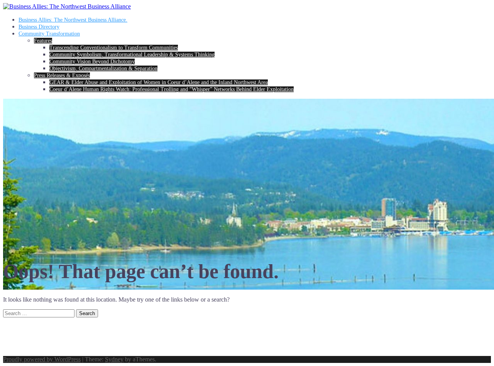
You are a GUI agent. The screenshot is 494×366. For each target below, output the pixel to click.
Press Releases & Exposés (62, 75)
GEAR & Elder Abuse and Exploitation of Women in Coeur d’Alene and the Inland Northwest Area (158, 82)
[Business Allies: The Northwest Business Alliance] (67, 6)
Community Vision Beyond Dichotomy (92, 61)
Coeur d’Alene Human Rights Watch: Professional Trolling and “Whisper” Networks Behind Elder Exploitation (171, 89)
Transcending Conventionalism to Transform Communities (113, 48)
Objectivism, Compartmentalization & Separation (103, 68)
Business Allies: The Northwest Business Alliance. (73, 20)
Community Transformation (49, 34)
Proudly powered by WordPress (42, 359)
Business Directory (39, 27)
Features (43, 41)
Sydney (114, 359)
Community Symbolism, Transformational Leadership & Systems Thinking (132, 54)
